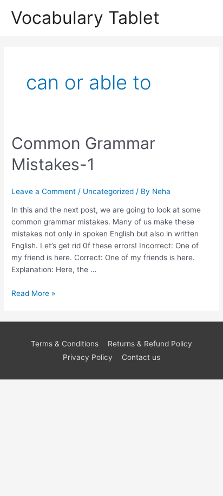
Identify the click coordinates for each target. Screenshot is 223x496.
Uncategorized (108, 191)
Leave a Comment (43, 191)
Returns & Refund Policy (150, 343)
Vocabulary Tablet (85, 17)
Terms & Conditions (65, 343)
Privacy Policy (88, 357)
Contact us (141, 357)
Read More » (33, 293)
